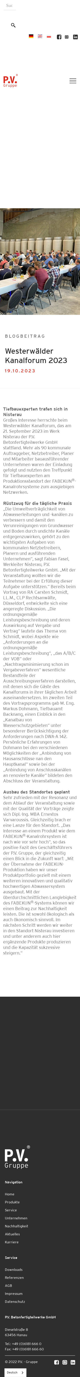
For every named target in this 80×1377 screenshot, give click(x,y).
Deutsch (12, 1372)
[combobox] (15, 1372)
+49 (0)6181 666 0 (26, 1344)
